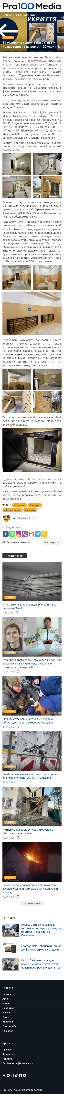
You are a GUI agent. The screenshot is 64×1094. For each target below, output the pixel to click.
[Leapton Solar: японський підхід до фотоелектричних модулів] (10, 948)
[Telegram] (38, 534)
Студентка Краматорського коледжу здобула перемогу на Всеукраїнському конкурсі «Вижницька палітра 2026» (31, 663)
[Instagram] (18, 534)
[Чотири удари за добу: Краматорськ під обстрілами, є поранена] (32, 806)
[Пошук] (58, 6)
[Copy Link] (44, 534)
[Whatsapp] (12, 534)
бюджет (36, 505)
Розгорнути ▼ (51, 542)
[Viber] (25, 534)
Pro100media (19, 518)
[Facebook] (6, 534)
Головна (6, 15)
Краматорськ (13, 510)
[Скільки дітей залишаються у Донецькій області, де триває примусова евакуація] (32, 695)
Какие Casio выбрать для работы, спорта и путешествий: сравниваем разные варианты (41, 964)
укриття (31, 510)
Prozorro (20, 505)
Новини (8, 37)
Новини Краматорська (24, 15)
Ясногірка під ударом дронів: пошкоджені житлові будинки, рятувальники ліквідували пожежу (30, 888)
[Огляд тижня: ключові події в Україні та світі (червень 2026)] (32, 581)
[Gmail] (31, 534)
